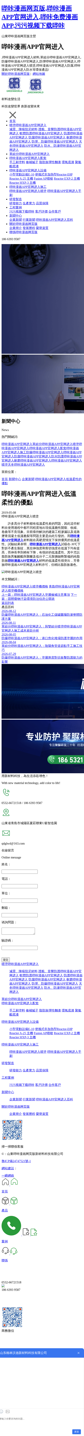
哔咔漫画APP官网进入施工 (27, 186)
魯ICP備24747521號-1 (16, 1161)
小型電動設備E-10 (21, 174)
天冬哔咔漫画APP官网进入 (26, 464)
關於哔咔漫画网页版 (16, 73)
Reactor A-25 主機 (21, 178)
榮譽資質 (42, 228)
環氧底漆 (68, 162)
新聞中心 (15, 215)
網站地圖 (39, 73)
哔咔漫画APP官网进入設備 (27, 170)
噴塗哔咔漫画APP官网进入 (27, 125)
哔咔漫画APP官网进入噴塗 (27, 191)
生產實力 (29, 203)
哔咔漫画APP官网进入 (17, 444)
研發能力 (15, 203)
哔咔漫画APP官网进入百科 (54, 219)
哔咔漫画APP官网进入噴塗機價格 (25, 586)
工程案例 (15, 207)
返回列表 (8, 603)
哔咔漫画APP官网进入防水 (38, 456)
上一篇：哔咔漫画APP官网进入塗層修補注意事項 (36, 594)
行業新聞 (29, 219)
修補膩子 (32, 162)
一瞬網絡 (8, 1175)
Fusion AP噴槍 (43, 178)
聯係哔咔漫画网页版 (23, 232)
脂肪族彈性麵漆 (50, 162)
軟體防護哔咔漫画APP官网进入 (41, 133)
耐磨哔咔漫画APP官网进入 (32, 460)
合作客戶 (54, 211)
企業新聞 (15, 219)
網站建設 (8, 1168)
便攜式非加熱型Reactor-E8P (53, 174)
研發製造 (15, 199)
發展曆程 (29, 228)
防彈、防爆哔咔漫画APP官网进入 (55, 141)
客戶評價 (41, 211)
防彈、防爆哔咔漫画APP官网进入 (55, 983)
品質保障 (42, 203)
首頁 (12, 121)
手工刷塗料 (17, 162)
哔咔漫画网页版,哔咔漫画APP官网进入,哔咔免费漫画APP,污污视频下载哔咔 (40, 17)
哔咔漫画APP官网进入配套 (27, 158)
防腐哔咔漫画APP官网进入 (47, 137)
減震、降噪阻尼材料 (23, 971)
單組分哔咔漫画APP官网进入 (29, 154)
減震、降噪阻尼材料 (23, 129)
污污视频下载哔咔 (21, 211)
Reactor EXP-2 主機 (67, 178)
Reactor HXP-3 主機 (22, 182)
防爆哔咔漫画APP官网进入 (44, 452)
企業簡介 (15, 228)
